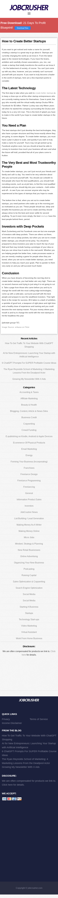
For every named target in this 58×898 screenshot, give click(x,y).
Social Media (29, 594)
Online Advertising (29, 556)
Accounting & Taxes (29, 392)
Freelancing (29, 487)
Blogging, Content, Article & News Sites (29, 411)
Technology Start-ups (29, 619)
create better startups (44, 93)
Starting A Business (29, 607)
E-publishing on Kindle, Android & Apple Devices (29, 436)
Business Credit (29, 417)
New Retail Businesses (29, 550)
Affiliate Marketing (29, 398)
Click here (7, 784)
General (29, 493)
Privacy (6, 719)
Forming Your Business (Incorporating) (29, 461)
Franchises (29, 468)
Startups (29, 613)
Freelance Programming (29, 480)
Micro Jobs (29, 537)
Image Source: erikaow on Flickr (15, 327)
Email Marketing (29, 449)
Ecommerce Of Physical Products (29, 443)
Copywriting (29, 424)
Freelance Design (29, 474)
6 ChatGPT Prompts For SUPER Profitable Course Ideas (29, 363)
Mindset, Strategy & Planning (29, 544)
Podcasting (29, 569)
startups (44, 216)
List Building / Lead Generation (29, 518)
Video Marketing (29, 626)
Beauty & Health (29, 405)
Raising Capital (29, 575)
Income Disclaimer (12, 723)
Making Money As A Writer (29, 525)
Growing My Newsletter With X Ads (29, 379)
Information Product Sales (29, 499)
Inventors (29, 506)
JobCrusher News (29, 512)
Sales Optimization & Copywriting (29, 581)
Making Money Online (29, 531)
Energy (29, 455)
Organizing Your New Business (29, 563)
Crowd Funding (29, 430)
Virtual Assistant (29, 632)
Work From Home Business (29, 638)
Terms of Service (39, 719)
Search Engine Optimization (29, 588)
